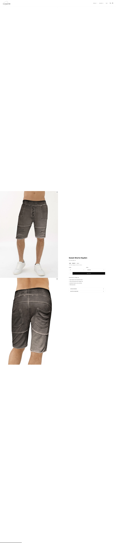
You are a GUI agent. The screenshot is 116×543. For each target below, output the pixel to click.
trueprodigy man (73, 260)
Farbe (87, 267)
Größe (70, 267)
